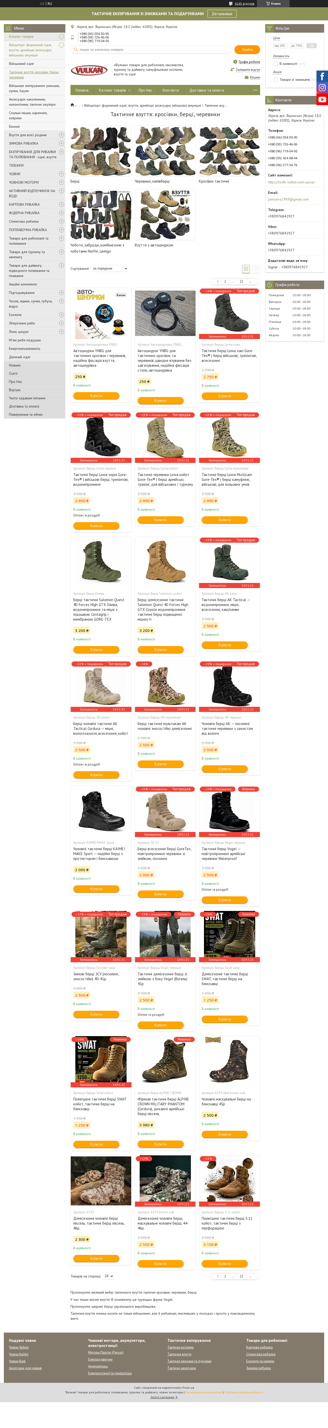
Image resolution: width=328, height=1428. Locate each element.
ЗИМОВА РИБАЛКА (23, 143)
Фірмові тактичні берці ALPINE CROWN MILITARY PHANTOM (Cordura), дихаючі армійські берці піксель (163, 1106)
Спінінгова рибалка (24, 221)
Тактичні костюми (180, 1347)
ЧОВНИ (14, 174)
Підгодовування (22, 292)
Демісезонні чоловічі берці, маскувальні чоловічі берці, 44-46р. (163, 1223)
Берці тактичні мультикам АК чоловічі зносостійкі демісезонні (165, 726)
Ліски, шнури (18, 331)
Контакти (171, 90)
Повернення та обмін (26, 414)
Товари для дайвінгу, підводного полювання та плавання (29, 270)
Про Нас (15, 381)
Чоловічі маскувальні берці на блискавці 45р (226, 1101)
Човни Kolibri (18, 1354)
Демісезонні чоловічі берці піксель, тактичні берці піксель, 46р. (99, 1223)
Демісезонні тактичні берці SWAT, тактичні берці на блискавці (225, 978)
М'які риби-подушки (25, 340)
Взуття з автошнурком (154, 245)
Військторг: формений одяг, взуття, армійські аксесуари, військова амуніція (30, 50)
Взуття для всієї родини (28, 135)
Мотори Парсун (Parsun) (106, 1352)
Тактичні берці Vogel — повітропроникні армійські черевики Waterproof (223, 853)
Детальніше (222, 13)
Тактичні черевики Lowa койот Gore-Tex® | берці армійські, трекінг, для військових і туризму (165, 479)
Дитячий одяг (19, 357)
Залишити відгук (248, 69)
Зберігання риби (22, 323)
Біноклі (14, 126)
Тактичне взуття (179, 1354)
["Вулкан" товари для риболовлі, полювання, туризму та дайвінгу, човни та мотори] (89, 70)
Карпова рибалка (259, 1347)
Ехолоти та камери (260, 1361)
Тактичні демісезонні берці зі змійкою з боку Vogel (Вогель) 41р (162, 978)
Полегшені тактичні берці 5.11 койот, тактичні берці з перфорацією (227, 1223)
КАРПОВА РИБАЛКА (24, 204)
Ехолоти (15, 314)
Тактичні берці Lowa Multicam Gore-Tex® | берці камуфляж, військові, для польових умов (227, 479)
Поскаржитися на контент (203, 1392)
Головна (82, 90)
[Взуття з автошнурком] (165, 214)
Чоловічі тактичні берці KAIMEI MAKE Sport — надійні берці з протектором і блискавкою (99, 853)
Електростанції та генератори (110, 1373)
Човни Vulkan (19, 1347)
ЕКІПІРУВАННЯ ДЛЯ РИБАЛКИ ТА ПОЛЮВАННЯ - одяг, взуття (32, 154)
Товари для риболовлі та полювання (28, 241)
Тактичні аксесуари (181, 1368)
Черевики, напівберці (152, 181)
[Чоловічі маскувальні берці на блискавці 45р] (229, 1061)
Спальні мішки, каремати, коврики (28, 115)
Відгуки (14, 390)
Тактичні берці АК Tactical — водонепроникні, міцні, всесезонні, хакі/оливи (226, 604)
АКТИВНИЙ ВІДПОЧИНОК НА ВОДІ (32, 193)
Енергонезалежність (24, 348)
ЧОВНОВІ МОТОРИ (24, 182)
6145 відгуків (244, 3)
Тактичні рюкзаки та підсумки (189, 1361)
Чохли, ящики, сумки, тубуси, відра (30, 304)
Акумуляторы (98, 1366)
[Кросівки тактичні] (229, 150)
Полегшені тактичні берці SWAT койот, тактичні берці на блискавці (100, 1104)
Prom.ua (188, 1388)
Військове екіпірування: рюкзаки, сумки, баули (34, 88)
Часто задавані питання (27, 398)
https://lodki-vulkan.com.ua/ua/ (291, 182)
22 (241, 281)
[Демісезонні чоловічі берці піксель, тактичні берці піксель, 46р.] (101, 1181)
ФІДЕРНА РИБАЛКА (24, 213)
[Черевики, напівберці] (165, 150)
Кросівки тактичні (214, 181)
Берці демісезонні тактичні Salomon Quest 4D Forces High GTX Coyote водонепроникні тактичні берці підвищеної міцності (163, 609)
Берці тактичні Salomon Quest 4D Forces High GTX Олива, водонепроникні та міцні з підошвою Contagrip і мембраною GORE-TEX (98, 609)
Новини (14, 365)
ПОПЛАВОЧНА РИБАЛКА (28, 229)
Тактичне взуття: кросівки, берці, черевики (34, 75)
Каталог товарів (21, 36)
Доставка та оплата (24, 406)
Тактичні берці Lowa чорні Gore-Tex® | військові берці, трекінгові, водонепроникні (100, 479)
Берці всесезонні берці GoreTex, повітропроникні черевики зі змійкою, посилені (164, 853)
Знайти (247, 50)
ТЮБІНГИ (16, 165)
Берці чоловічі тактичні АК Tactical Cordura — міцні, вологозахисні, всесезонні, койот (100, 728)
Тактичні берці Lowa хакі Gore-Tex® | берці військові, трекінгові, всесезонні (229, 355)
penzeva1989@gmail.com (288, 199)
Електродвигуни (100, 1359)
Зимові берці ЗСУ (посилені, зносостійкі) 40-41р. (95, 976)
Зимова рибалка (258, 1368)
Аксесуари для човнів (25, 1368)
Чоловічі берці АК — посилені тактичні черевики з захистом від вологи (227, 728)
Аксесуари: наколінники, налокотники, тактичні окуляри (32, 102)
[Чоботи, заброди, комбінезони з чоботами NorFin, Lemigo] (100, 214)
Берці (74, 181)
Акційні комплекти (23, 284)
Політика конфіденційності (243, 1392)
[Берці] (100, 150)
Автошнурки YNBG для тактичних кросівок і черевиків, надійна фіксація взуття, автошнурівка (99, 358)
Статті (13, 373)
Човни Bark (17, 1361)
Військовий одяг (21, 63)
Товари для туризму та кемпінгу (27, 254)
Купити (96, 395)
